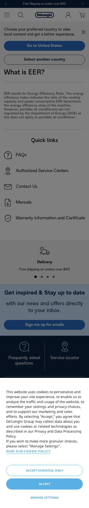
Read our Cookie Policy (28, 451)
